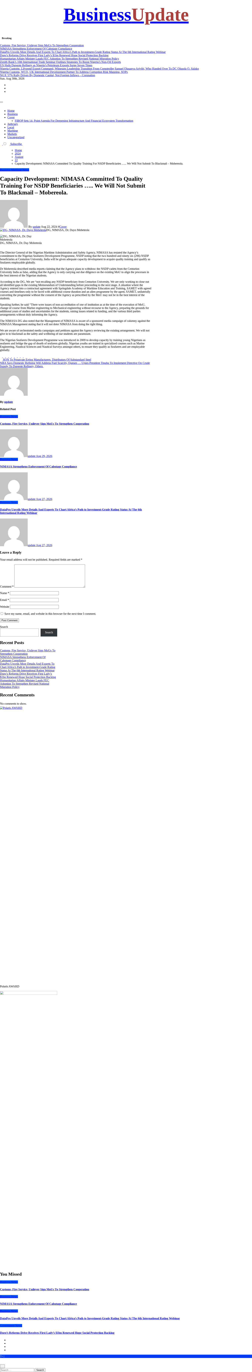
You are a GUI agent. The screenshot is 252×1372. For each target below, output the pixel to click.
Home (11, 110)
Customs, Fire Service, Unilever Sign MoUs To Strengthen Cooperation (44, 423)
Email (4, 599)
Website (4, 606)
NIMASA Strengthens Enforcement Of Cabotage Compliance (38, 466)
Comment (7, 586)
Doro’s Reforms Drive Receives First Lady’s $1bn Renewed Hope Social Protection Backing (28, 675)
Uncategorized (15, 137)
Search (4, 626)
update (36, 226)
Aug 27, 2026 (44, 499)
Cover (11, 117)
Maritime (12, 130)
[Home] (1, 97)
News (25, 169)
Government (7, 1325)
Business (126, 14)
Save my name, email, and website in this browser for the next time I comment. (50, 613)
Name (4, 593)
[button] (24, 144)
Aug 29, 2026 (44, 456)
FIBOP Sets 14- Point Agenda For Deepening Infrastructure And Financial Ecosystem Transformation (74, 120)
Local (10, 127)
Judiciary (12, 124)
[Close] (2, 1366)
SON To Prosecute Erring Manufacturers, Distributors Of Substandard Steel (46, 359)
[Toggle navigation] (1, 102)
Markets (12, 134)
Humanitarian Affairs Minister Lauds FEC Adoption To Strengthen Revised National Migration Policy (24, 684)
